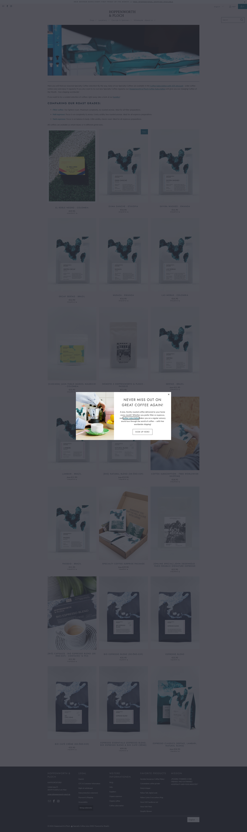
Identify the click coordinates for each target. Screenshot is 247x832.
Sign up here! (142, 432)
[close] (168, 394)
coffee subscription (131, 418)
